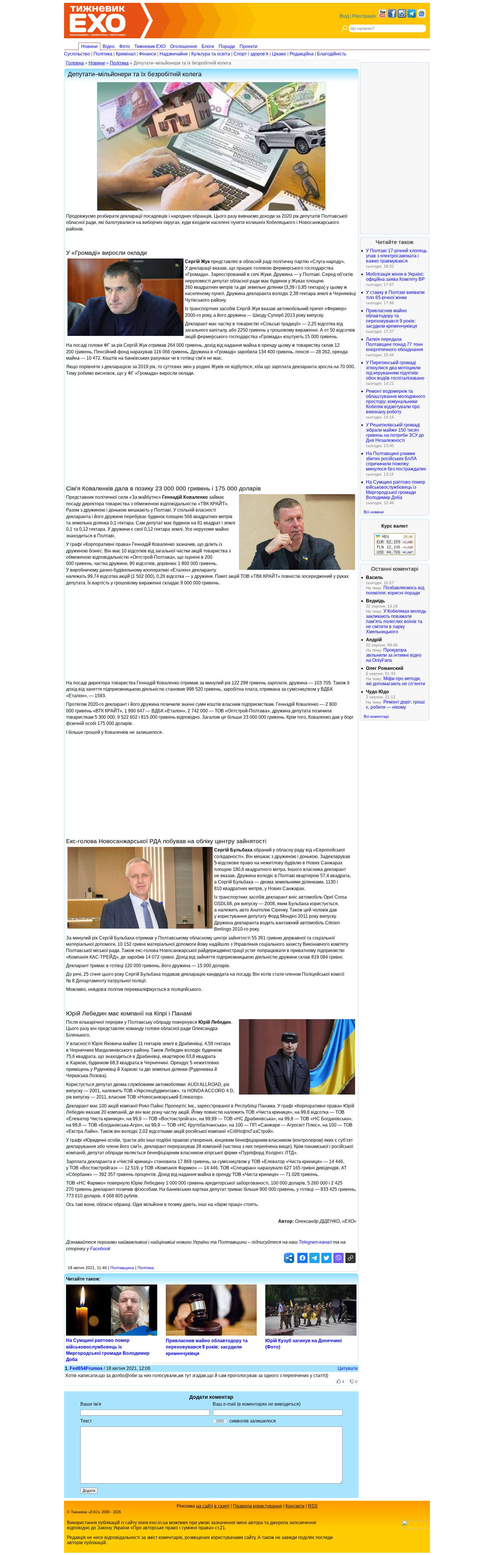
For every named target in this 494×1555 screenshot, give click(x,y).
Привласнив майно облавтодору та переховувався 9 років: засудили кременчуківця (207, 1347)
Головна (75, 63)
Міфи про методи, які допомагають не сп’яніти (395, 681)
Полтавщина (122, 1267)
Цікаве (279, 53)
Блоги (208, 46)
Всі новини (374, 512)
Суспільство (77, 53)
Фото (124, 46)
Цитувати (348, 1368)
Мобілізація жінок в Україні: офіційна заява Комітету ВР (395, 277)
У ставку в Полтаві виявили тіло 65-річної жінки (395, 295)
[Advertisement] (211, 419)
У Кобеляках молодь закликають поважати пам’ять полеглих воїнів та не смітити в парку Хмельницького (396, 621)
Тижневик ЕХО (150, 46)
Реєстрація (364, 16)
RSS (313, 1506)
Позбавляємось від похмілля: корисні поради (395, 590)
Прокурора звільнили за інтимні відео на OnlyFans (393, 655)
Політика (102, 53)
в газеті (222, 1506)
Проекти (248, 46)
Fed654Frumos (86, 1368)
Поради (227, 46)
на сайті (204, 1506)
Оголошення (183, 46)
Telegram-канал (315, 1242)
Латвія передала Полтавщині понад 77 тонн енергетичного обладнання (394, 344)
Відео (109, 46)
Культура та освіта (210, 53)
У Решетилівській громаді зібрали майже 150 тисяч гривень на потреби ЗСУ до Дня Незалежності (395, 432)
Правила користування (257, 1506)
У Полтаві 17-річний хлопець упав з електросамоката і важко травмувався (396, 255)
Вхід (344, 16)
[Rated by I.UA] (414, 1527)
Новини (89, 46)
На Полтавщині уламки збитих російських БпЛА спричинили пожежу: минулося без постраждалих (396, 461)
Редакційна (302, 53)
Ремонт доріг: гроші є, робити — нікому (395, 705)
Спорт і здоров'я (251, 53)
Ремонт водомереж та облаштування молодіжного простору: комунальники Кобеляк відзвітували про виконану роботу (395, 401)
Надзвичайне (174, 53)
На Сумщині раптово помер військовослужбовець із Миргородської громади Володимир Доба (395, 490)
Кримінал (126, 53)
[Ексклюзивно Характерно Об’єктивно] (98, 19)
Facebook (100, 1248)
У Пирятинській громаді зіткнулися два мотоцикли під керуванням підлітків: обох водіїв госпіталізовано (395, 370)
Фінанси (147, 53)
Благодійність (331, 53)
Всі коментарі (376, 716)
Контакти (295, 1506)
